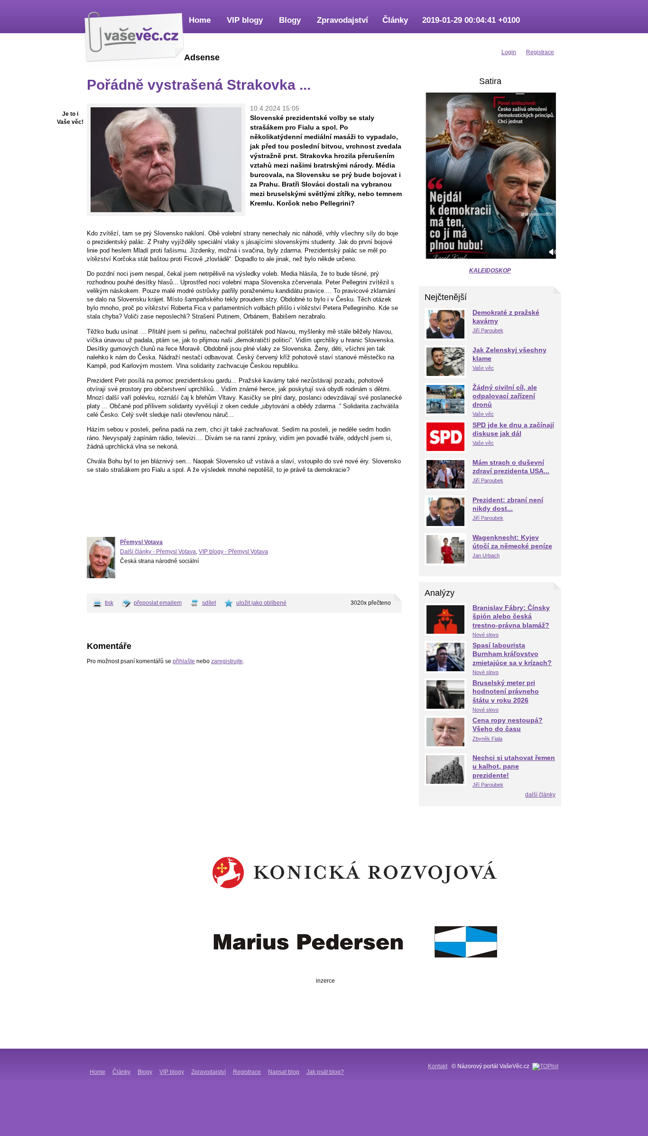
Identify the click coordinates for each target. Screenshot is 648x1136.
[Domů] (134, 35)
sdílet (209, 603)
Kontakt (437, 1066)
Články (395, 20)
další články (540, 794)
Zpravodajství (342, 20)
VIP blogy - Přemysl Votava (233, 551)
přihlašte (184, 661)
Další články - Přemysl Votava (158, 551)
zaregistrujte (227, 661)
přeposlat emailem (158, 603)
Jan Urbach (486, 555)
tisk (109, 603)
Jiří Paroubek (487, 330)
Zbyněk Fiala (487, 739)
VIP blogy (245, 20)
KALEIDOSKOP (490, 270)
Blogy (290, 20)
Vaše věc (483, 368)
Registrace (247, 1072)
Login (508, 52)
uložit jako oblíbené (261, 603)
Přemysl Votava (141, 542)
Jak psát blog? (325, 1072)
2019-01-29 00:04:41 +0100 (471, 20)
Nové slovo (485, 635)
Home (200, 20)
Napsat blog (283, 1072)
